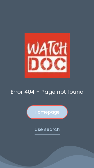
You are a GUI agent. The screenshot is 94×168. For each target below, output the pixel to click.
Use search (47, 129)
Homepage (47, 112)
